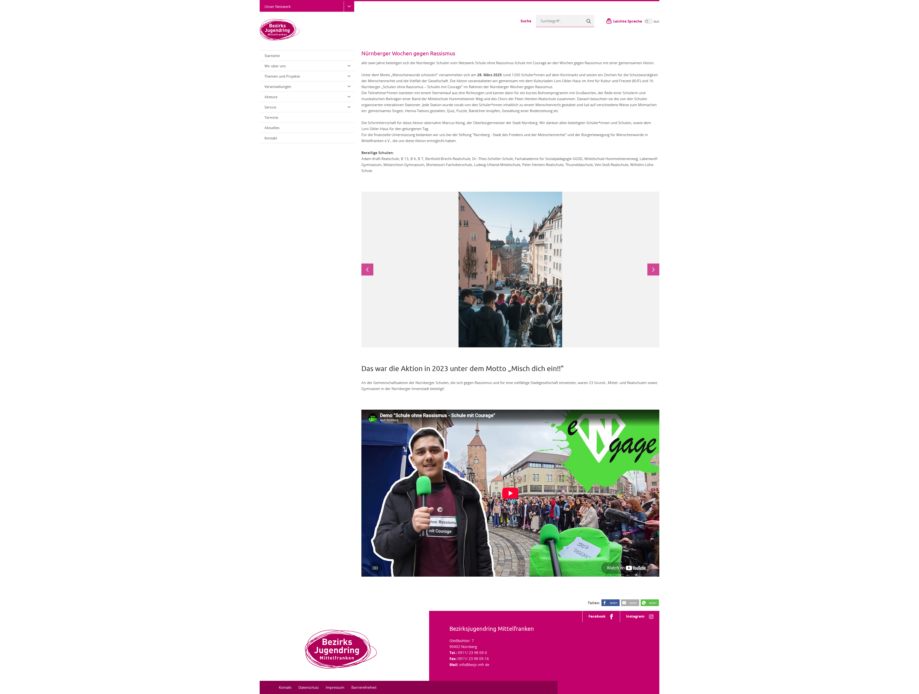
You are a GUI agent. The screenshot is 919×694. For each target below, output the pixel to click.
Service (270, 107)
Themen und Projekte (282, 76)
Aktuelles (272, 127)
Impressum (335, 687)
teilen (613, 603)
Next (653, 269)
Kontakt (270, 138)
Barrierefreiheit (363, 687)
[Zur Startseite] (279, 29)
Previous (367, 269)
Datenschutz (308, 687)
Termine (271, 117)
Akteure (270, 96)
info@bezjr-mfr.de (474, 664)
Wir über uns (275, 65)
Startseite (272, 55)
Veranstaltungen (277, 86)
